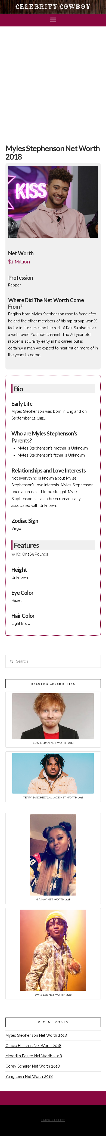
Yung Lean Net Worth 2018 (29, 1076)
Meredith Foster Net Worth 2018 (33, 1056)
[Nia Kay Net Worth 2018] (53, 855)
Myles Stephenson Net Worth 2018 (36, 1035)
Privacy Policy (53, 1120)
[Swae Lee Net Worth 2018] (53, 950)
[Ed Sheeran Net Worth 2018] (53, 716)
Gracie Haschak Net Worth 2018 (33, 1045)
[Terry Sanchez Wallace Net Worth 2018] (53, 773)
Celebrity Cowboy (53, 7)
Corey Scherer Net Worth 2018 (32, 1066)
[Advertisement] (53, 82)
